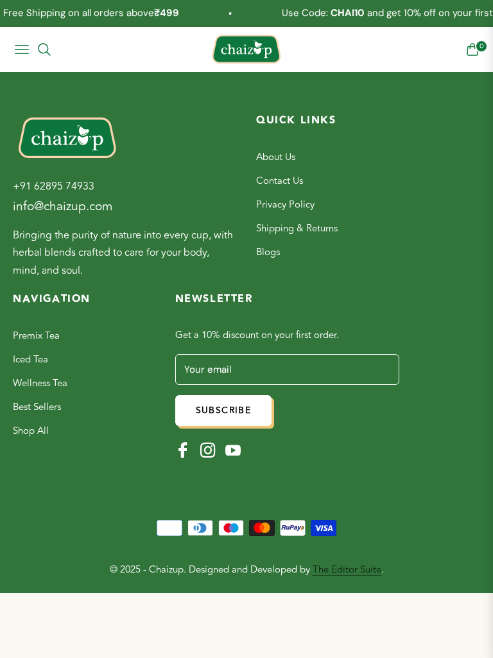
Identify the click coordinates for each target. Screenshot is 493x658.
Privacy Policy (285, 204)
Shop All (31, 430)
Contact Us (279, 180)
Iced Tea (30, 359)
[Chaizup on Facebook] (183, 450)
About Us (275, 157)
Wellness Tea (40, 383)
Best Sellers (37, 407)
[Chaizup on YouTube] (233, 450)
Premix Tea (36, 335)
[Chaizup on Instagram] (208, 450)
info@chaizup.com (62, 206)
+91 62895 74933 (53, 186)
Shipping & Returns (297, 228)
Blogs (268, 252)
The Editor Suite (347, 569)
